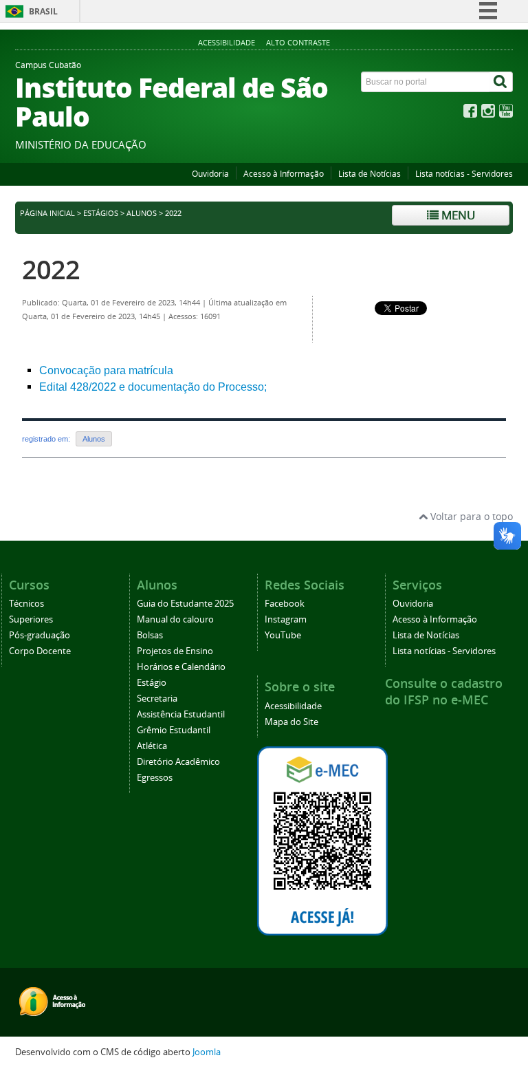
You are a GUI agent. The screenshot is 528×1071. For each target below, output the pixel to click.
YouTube (283, 635)
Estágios (100, 213)
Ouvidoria (210, 174)
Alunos (141, 213)
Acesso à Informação (283, 174)
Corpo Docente (40, 651)
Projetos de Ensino (175, 651)
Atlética (152, 746)
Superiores (31, 619)
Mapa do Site (291, 722)
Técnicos (26, 603)
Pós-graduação (39, 635)
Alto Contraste (298, 42)
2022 (51, 269)
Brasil (43, 11)
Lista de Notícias (369, 174)
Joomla (206, 1052)
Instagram (286, 619)
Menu (457, 215)
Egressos (155, 777)
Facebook (285, 603)
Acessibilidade (226, 42)
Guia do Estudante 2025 (185, 603)
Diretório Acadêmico (178, 762)
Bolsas (150, 635)
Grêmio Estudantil (173, 730)
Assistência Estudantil (181, 714)
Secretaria (157, 698)
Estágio (151, 683)
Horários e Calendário (181, 667)
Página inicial (47, 213)
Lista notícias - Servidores (464, 174)
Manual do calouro (175, 619)
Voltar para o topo (470, 516)
